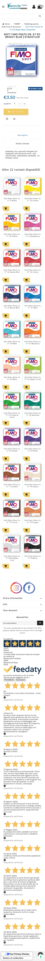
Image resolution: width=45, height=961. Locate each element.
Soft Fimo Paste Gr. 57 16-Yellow (12, 235)
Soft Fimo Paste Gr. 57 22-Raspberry (32, 235)
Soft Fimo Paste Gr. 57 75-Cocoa (12, 521)
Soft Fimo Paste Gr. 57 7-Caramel (12, 486)
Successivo (20, 680)
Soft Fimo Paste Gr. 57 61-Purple (12, 450)
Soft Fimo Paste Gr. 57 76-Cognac (32, 521)
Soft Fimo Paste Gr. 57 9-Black (32, 557)
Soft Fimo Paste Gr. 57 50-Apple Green (32, 378)
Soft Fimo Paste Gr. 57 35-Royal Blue (12, 307)
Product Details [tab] (22, 144)
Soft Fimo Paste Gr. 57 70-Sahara (32, 486)
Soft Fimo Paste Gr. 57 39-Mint (12, 343)
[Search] (40, 16)
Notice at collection (13, 958)
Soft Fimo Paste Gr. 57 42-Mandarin (32, 343)
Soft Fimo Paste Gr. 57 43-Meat (12, 378)
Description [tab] (23, 135)
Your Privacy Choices (19, 954)
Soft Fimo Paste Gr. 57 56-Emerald (32, 414)
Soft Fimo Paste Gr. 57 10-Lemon (32, 199)
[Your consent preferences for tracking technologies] (41, 957)
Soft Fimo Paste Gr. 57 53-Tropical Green (12, 415)
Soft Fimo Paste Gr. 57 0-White (12, 199)
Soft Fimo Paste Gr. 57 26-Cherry (32, 271)
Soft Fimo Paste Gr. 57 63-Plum (32, 450)
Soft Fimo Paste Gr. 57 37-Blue (32, 307)
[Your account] (34, 8)
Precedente (9, 680)
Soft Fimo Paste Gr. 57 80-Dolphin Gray (12, 558)
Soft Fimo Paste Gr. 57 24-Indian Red (12, 271)
